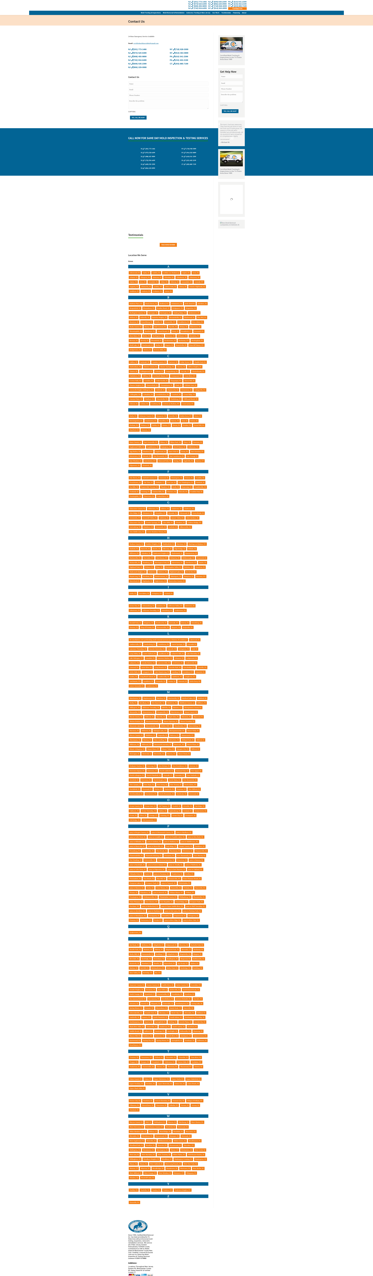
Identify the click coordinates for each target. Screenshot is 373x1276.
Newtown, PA (146, 780)
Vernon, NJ (185, 1105)
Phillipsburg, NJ (184, 897)
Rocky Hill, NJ (134, 954)
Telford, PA (159, 1057)
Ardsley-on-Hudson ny (171, 273)
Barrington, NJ (165, 313)
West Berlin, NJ (198, 1168)
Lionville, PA (202, 667)
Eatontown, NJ (135, 456)
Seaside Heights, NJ (136, 990)
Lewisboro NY (188, 672)
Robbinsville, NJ (198, 959)
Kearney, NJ (134, 627)
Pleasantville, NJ (201, 851)
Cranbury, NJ (155, 404)
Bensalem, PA (194, 336)
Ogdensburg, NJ (174, 811)
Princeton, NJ (182, 860)
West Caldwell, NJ (156, 1164)
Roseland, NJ (146, 963)
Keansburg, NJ (197, 623)
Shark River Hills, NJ (137, 1027)
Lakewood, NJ (195, 640)
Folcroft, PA (183, 492)
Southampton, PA (182, 1003)
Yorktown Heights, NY (183, 1190)
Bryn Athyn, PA (197, 322)
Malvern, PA (174, 735)
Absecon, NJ (157, 277)
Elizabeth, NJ (147, 465)
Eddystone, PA (193, 447)
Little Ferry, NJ (195, 681)
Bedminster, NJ (176, 304)
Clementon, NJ (186, 390)
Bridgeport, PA (177, 308)
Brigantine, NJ (191, 308)
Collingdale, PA (135, 394)
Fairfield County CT (149, 478)
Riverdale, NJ (134, 959)
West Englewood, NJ (137, 1141)
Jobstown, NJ (190, 606)
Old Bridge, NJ (135, 820)
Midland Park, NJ (188, 740)
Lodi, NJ (194, 649)
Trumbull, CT (157, 1062)
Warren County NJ (136, 1122)
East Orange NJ (192, 456)
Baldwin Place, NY (136, 304)
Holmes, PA (149, 567)
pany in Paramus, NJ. (161, 874)
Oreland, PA (187, 811)
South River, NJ (172, 1036)
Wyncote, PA (162, 1145)
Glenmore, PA (147, 513)
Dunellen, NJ (163, 421)
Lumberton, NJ (152, 686)
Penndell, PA (166, 916)
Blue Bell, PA (201, 317)
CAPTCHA (132, 112)
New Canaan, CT (135, 785)
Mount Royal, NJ (184, 754)
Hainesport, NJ (176, 576)
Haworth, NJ (145, 549)
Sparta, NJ (148, 1022)
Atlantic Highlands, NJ (197, 287)
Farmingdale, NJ (135, 496)
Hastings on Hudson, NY (197, 544)
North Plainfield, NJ (154, 775)
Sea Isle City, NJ (199, 1022)
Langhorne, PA (190, 677)
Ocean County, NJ (136, 806)
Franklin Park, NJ (196, 492)
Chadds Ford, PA (200, 362)
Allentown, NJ (194, 277)
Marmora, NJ (134, 731)
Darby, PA (133, 416)
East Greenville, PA (150, 442)
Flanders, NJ (165, 487)
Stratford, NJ (192, 1027)
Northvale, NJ (181, 794)
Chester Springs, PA (167, 367)
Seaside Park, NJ (150, 1013)
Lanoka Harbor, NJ (148, 663)
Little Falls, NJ (135, 672)
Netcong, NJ (151, 766)
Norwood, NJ (193, 794)
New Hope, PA (149, 785)
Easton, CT (200, 461)
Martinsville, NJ (173, 698)
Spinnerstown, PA (200, 1036)
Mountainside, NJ (152, 726)
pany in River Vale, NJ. (191, 920)
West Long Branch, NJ (173, 1164)
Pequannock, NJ (179, 916)
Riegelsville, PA (185, 954)
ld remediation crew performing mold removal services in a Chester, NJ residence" (158, 640)
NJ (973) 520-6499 (197, 4)
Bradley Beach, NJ (163, 308)
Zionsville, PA (134, 1202)
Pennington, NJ (135, 897)
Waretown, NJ (185, 1168)
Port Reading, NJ (135, 860)
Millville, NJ (166, 707)
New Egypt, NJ (196, 771)
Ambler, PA (156, 273)
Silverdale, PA (189, 1013)
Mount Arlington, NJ (137, 749)
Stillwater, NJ (202, 1040)
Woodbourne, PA (195, 1141)
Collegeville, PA (199, 390)
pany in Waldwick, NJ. (193, 865)
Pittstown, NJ (187, 851)
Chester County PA (150, 367)
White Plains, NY (179, 1154)
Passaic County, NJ (185, 846)
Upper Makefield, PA (193, 1079)
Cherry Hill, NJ (189, 381)
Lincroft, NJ (172, 649)
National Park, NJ (182, 771)
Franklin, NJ (200, 478)
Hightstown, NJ (160, 581)
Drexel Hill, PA (199, 425)
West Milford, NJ (135, 1173)
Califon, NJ (133, 362)
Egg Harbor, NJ (135, 451)
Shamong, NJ (198, 1031)
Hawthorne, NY (161, 558)
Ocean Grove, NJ (200, 811)
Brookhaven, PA (183, 322)
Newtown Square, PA (137, 771)
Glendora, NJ (180, 522)
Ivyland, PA (169, 593)
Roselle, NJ (157, 963)
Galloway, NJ (164, 518)
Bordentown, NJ (170, 340)
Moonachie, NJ (135, 712)
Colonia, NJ (159, 371)
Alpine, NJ (133, 282)
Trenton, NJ (134, 1057)
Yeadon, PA (156, 1190)
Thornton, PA (172, 1067)
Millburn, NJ (201, 703)
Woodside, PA (178, 1131)
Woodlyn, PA (150, 1145)
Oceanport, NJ (190, 815)
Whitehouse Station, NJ (196, 1154)
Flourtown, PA (149, 496)
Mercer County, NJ (136, 735)
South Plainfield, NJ (160, 1017)
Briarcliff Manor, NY (196, 345)
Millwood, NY (146, 744)
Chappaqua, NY (175, 381)
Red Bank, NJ (134, 945)
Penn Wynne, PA (162, 888)
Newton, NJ (194, 766)
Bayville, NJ (173, 327)
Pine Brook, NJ (162, 851)
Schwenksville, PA (136, 1013)
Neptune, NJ (181, 789)
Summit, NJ (149, 1008)
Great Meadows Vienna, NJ (156, 532)
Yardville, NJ (145, 1190)
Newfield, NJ (134, 780)
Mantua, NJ (147, 740)
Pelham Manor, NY (176, 892)
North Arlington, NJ (137, 775)
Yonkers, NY (167, 1190)
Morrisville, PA (159, 754)
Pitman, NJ (133, 892)
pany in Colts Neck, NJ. (138, 837)
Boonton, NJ (134, 322)
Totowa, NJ (198, 1067)
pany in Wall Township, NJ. (195, 906)
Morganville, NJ (162, 712)
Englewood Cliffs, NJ (137, 447)
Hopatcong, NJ (135, 576)
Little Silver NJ (146, 667)
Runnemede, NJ (147, 954)
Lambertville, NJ (135, 644)
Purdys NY (158, 920)
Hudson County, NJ (136, 544)
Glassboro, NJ (148, 527)
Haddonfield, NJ (168, 544)
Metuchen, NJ (174, 740)
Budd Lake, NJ (134, 345)
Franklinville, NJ (200, 487)
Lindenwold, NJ (191, 663)
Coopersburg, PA (172, 371)
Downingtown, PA (136, 421)
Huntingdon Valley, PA (173, 567)
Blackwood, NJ (189, 317)
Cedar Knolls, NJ (162, 381)
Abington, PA (145, 277)
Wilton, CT (153, 1131)
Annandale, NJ (186, 282)
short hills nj (162, 990)
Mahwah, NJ (149, 717)
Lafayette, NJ (134, 663)
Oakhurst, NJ (134, 811)
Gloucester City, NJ (136, 522)
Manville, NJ (160, 717)
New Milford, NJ (194, 789)
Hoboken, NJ (146, 553)
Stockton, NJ (189, 994)
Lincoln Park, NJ (175, 667)
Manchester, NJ (135, 698)
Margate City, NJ (182, 749)
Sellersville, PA (185, 1031)
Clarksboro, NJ (135, 376)
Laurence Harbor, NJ (165, 658)
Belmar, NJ (183, 327)
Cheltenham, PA (135, 367)
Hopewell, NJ (201, 558)
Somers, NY (146, 1017)
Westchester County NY (154, 1127)
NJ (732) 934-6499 (197, 8)
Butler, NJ (146, 336)
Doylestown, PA (150, 421)
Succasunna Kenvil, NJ (137, 999)
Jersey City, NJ (135, 606)
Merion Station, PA (136, 721)
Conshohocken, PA (162, 394)
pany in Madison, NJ (171, 842)
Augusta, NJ (134, 287)
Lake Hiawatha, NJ (193, 654)
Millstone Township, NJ (151, 707)
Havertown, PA (177, 562)
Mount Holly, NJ (193, 731)
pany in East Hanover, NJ (176, 869)
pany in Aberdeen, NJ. (137, 911)
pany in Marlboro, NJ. (184, 832)
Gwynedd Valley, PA (150, 518)
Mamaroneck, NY (187, 735)
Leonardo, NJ (160, 681)
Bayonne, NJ (170, 336)
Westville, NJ (151, 1141)
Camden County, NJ (159, 362)
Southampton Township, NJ (194, 1017)
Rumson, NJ (148, 949)
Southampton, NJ (136, 1022)
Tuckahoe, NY (196, 1062)
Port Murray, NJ (199, 855)
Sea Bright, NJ (172, 1031)
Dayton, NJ (175, 421)
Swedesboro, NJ (167, 999)
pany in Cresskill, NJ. (156, 837)
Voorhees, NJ (147, 1101)
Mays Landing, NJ (160, 740)
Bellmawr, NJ (182, 336)
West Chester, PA (197, 1122)
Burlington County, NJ (137, 313)
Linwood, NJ (182, 681)
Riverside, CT (186, 949)
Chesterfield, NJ (152, 385)
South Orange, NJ (136, 994)
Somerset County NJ (137, 985)
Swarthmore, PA (135, 1045)
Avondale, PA (153, 282)
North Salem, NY (190, 785)
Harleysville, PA (135, 558)
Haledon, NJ (188, 567)
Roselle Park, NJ (135, 949)
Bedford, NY (164, 304)
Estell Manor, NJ (179, 447)
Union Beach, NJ (193, 1084)
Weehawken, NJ (186, 1150)
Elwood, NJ (147, 456)
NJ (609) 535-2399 (217, 2)
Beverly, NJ (144, 340)
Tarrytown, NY (146, 1057)
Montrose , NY (179, 744)
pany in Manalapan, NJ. (138, 916)
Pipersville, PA (200, 888)
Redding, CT (160, 954)
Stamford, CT (149, 994)
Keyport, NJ (176, 627)
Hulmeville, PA (135, 562)
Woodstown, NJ (171, 1168)
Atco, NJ (143, 282)
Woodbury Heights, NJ (151, 1159)
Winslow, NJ (134, 1178)
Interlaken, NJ (144, 593)
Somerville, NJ (152, 1027)
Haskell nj (152, 572)
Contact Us (237, 8)
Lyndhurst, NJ (164, 654)
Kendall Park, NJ (135, 623)
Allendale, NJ (168, 277)
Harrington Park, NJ (162, 562)
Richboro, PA (146, 945)
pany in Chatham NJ (155, 911)
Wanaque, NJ (174, 1136)
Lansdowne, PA (163, 644)
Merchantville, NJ (158, 703)
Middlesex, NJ (150, 735)
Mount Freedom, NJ (187, 721)
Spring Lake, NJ (196, 1003)
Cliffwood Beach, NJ (190, 399)
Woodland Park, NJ (136, 1145)
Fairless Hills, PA (158, 492)
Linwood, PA (134, 667)
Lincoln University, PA (157, 649)
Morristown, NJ (176, 712)
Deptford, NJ (134, 430)
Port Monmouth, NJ (184, 855)
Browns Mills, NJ (160, 350)
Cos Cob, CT (185, 371)
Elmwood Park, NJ (164, 461)
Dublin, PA (155, 425)
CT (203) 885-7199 (237, 6)
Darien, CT (166, 425)
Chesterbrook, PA (198, 371)
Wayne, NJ (133, 1164)
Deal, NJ (184, 421)
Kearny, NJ (185, 623)
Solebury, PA (147, 1036)
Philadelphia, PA (184, 883)
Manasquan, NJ (135, 740)
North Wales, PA (174, 780)
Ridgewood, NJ (171, 945)
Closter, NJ (133, 371)
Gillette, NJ (165, 509)
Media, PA (133, 703)
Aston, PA (168, 291)
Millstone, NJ (134, 744)
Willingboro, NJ (135, 1159)
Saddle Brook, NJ (135, 1031)
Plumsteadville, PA (136, 855)
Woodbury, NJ (167, 1159)
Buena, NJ (148, 327)
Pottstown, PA (146, 920)
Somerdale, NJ (168, 1003)
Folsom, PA (189, 478)
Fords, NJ (175, 487)
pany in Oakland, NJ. (195, 869)
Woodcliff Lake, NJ (147, 1178)
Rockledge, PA (185, 968)
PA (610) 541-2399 (237, 2)
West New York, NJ (190, 1164)
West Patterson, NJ (136, 1127)
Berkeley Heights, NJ (159, 317)
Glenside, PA (172, 513)
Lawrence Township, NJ (138, 649)
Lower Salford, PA (149, 654)
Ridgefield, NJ (172, 954)
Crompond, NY (176, 376)
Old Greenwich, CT (149, 820)
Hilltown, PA (134, 553)
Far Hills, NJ (134, 487)
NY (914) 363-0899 (217, 8)
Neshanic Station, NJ (137, 766)
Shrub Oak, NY (176, 1013)
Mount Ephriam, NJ (170, 721)
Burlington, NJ (158, 336)
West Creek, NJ (200, 1150)
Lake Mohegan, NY (136, 658)
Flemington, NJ (176, 478)
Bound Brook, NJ (163, 331)
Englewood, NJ (160, 451)
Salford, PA (148, 1031)
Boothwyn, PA (150, 331)
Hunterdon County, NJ (177, 581)
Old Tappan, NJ (164, 806)
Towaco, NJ (161, 1067)
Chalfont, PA (149, 399)
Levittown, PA (178, 663)
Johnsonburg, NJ (148, 606)
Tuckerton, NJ (135, 1067)
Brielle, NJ (158, 322)
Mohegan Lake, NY (160, 731)
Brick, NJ (175, 331)
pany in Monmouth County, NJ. (162, 832)
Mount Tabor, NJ (168, 749)
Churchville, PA (162, 399)
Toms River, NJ (196, 1057)
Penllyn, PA (189, 874)
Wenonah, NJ (186, 1136)
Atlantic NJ (134, 277)
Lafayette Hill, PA (177, 654)
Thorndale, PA (171, 1057)
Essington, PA (166, 447)
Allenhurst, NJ (181, 277)
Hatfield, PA (134, 549)
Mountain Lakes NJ (136, 726)
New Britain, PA (164, 766)
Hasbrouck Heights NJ (161, 553)
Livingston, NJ (184, 649)
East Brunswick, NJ (160, 456)
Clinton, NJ (134, 404)
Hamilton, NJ (200, 567)
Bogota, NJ (169, 345)
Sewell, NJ (144, 1003)
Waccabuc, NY (189, 1145)
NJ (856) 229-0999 (217, 4)
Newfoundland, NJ (136, 794)
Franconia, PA (187, 487)
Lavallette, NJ (148, 681)
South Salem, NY (176, 1017)
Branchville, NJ (181, 345)
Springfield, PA (160, 1022)
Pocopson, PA (169, 855)
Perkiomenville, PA (150, 897)
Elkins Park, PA (175, 442)
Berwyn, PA (134, 340)
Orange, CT (153, 815)
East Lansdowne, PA (177, 456)
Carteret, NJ (173, 362)
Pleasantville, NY (174, 879)
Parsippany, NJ (154, 916)
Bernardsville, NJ (175, 317)
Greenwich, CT (135, 518)
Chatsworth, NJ (172, 390)
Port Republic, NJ (166, 902)
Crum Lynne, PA (187, 404)
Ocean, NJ (133, 815)
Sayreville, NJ (188, 1008)
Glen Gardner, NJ (192, 518)
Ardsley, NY (158, 287)
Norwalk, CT (168, 775)
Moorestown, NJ (148, 712)
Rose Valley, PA (135, 973)
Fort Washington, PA (186, 482)
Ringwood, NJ (185, 959)
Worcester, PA (191, 1131)
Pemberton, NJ (177, 874)
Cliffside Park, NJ (190, 385)
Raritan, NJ (133, 968)
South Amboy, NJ (179, 1027)
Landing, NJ (176, 672)
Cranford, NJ (176, 394)
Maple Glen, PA (173, 717)
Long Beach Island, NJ (147, 677)
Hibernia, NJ (167, 549)
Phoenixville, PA (199, 897)
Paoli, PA (148, 874)
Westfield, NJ (170, 1127)
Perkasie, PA (188, 888)
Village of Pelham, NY (194, 1101)
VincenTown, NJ (147, 1105)
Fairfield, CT (160, 482)
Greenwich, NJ (161, 527)
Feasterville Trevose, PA (149, 487)
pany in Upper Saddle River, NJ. (172, 906)
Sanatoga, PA (159, 1031)
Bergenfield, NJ (135, 308)
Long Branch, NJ (160, 667)
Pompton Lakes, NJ (136, 883)
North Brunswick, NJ (166, 794)
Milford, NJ (200, 740)
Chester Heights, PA (137, 385)
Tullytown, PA (169, 1062)
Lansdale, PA (150, 658)
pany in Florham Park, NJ (192, 911)
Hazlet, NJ (202, 562)
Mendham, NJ (144, 703)
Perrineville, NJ (148, 851)
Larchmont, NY (135, 681)
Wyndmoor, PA (147, 1136)
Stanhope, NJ (189, 1040)
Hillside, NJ (192, 549)
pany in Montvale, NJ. (137, 846)
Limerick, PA (200, 672)
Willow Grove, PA (180, 1141)
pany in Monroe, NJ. (137, 888)
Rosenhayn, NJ (159, 959)
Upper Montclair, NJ (165, 1084)
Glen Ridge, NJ (135, 513)
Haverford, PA (135, 581)
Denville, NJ (173, 416)
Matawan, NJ (186, 717)
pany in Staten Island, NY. (157, 865)
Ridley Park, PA (172, 968)
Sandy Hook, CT (175, 1008)
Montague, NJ (134, 754)
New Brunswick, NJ (190, 780)
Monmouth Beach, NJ (153, 721)
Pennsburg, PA (135, 851)
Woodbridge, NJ (158, 1168)
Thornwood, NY (185, 1067)
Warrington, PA (162, 1150)
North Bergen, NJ (160, 780)
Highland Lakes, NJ (176, 572)
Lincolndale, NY (189, 667)
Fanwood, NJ (163, 478)
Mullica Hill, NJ (166, 726)
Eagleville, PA (188, 461)
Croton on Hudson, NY (171, 404)
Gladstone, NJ (176, 509)
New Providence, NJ (180, 766)
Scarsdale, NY (196, 985)
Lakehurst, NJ (177, 677)
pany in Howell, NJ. (160, 892)
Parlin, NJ (150, 888)
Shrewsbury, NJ (161, 1008)
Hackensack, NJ (177, 553)
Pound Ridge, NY (181, 902)
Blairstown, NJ (195, 327)
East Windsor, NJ (135, 461)
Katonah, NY (173, 623)
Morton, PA (171, 754)
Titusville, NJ (183, 1057)
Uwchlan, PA (150, 1084)
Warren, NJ (172, 1122)
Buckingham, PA (197, 340)
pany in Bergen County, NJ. (139, 832)
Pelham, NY (190, 892)
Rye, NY (158, 973)
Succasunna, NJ (153, 999)
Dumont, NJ (146, 430)
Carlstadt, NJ (144, 362)
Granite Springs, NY (153, 522)
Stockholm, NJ (177, 994)
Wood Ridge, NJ (165, 1131)
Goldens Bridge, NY (194, 522)
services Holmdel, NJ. (183, 999)
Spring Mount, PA (136, 1008)
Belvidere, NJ (202, 304)
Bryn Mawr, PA (135, 336)
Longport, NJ (147, 672)
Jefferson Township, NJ (151, 610)
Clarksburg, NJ (175, 399)
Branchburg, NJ (146, 322)
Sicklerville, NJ (175, 990)
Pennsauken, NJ (135, 879)
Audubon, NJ (134, 291)
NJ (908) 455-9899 (197, 6)
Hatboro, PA (162, 572)
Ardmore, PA (157, 291)
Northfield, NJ (135, 789)
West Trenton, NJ (164, 1154)
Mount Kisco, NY (153, 749)
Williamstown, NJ (165, 1141)
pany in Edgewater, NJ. (157, 869)
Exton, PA (184, 451)
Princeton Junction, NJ (166, 860)
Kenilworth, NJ (161, 623)
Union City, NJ (180, 1084)
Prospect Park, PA (196, 902)
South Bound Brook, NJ (191, 990)
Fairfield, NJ (200, 482)
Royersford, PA (169, 963)
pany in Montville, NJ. (155, 846)
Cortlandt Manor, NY (160, 376)
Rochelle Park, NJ (197, 945)
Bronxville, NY (170, 322)
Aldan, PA (164, 282)
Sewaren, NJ (134, 1003)
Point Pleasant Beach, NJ (192, 879)
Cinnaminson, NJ (166, 385)
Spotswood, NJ (135, 1040)
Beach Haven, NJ (151, 304)
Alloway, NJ (174, 282)
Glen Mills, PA (168, 522)
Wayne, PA (143, 1164)
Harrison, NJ (181, 544)
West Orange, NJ (150, 1173)
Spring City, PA (148, 1040)
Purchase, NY (134, 906)
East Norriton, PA (197, 451)
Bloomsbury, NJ (148, 308)
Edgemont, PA (135, 465)
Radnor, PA (194, 963)
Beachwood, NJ (147, 345)
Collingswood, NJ (146, 371)
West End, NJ (134, 1154)
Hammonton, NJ (191, 553)
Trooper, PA (145, 1062)
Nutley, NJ (158, 789)
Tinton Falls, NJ (183, 1062)
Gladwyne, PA (189, 509)
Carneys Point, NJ (136, 399)
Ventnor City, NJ (178, 1101)
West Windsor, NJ (165, 1173)
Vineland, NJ (134, 1110)
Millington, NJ (135, 707)
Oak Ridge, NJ (199, 806)
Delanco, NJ (145, 425)
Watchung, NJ (183, 1122)
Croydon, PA (148, 381)
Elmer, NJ (187, 442)
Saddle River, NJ (167, 985)
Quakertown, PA (135, 932)
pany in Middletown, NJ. (189, 842)
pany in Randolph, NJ (137, 865)
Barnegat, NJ (152, 313)
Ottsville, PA (187, 806)
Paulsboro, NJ (200, 846)
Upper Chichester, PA (161, 1079)
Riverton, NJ (183, 945)
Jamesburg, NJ (167, 610)
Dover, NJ (197, 416)
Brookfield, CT (186, 331)
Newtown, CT (152, 771)
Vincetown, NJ (161, 1105)
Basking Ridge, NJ (180, 313)
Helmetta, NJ (175, 558)
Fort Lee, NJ (171, 482)
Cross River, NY (190, 376)
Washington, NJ (200, 1159)
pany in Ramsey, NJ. (196, 860)
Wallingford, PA (159, 1122)
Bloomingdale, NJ (136, 331)
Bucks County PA (136, 327)
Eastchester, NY (150, 461)
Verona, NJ (195, 1105)
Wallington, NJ (135, 1150)
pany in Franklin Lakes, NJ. (175, 837)
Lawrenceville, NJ (164, 663)
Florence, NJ (171, 492)
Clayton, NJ (181, 367)
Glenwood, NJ (185, 513)
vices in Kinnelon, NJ (162, 1101)
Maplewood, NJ (148, 698)
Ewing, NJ (177, 461)
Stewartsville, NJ (163, 994)
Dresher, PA (187, 425)
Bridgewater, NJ (135, 350)
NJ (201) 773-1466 (197, 2)
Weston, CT (134, 1168)
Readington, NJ (172, 959)
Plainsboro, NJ (145, 892)
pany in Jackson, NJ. (154, 842)
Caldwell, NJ (160, 390)
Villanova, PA (134, 1105)
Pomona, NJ (134, 920)
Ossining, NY (164, 815)
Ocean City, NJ (177, 815)
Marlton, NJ (161, 698)
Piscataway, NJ (175, 851)
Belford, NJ (133, 317)
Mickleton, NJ (172, 703)
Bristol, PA (147, 350)
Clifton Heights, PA (194, 367)
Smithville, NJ (134, 1017)
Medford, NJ (202, 698)
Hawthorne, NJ (191, 562)
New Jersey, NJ (162, 785)
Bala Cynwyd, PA (160, 327)
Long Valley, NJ (135, 654)
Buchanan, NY (184, 340)
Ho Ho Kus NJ (191, 572)
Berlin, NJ (159, 345)
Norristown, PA (151, 794)
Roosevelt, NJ (134, 963)
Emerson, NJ (197, 442)
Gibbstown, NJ (153, 509)
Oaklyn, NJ (162, 811)
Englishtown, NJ (152, 447)
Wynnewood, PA (161, 1136)
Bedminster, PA (194, 313)
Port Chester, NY (151, 902)
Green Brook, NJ (198, 513)
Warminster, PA (148, 1150)
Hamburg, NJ (147, 562)
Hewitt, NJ (156, 549)
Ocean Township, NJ (149, 811)
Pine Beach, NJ (149, 879)
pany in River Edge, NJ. (172, 920)
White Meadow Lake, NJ (138, 1131)
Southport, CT (186, 1036)
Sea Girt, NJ (198, 999)
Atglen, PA (186, 273)
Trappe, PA (134, 1062)
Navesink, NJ (179, 775)
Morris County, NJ (136, 717)
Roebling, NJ (197, 968)
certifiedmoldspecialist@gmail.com (146, 43)
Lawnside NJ (191, 644)
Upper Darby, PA (177, 1079)
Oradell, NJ (176, 806)
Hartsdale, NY (148, 558)
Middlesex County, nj (187, 703)
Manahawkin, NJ (180, 726)
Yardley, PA (134, 1190)
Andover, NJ (146, 291)
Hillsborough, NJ (188, 558)
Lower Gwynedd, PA (137, 686)
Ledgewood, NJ (191, 658)
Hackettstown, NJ (161, 576)
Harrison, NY (200, 576)
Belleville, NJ (144, 317)
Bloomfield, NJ (156, 340)
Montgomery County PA (192, 707)
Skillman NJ (201, 1013)
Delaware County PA (146, 416)
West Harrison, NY (148, 1154)
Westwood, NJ (183, 1127)
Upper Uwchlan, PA (136, 1084)
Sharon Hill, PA (135, 1036)
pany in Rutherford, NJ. (150, 906)
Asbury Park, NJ (170, 287)
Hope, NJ (159, 567)
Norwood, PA (147, 789)
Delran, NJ (194, 421)
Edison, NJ (163, 442)
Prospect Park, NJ (152, 883)
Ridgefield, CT (158, 945)
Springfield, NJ (177, 1040)
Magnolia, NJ (162, 735)
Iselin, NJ (133, 593)
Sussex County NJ (153, 985)
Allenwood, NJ (135, 273)
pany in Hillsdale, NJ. (137, 842)
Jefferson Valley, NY (175, 606)
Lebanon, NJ (179, 658)
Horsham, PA (147, 576)
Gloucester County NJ (137, 509)
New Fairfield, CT (193, 775)
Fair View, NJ (148, 482)
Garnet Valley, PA (177, 518)
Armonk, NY (199, 282)
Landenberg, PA (149, 644)
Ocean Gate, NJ (150, 806)
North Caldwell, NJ (166, 771)
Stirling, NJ (172, 1022)
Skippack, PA (155, 1003)
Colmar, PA (144, 404)
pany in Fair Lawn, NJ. (172, 911)
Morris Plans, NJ (193, 744)
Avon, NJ (196, 273)
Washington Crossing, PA (183, 1159)
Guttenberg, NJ (135, 527)
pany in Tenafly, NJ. (176, 865)
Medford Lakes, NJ (188, 698)
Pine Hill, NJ (161, 879)
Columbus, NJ (148, 394)
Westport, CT (178, 1173)
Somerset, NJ (159, 1036)
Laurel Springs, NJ (178, 644)
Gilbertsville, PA (185, 527)
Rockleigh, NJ (146, 959)
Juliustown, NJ (135, 610)
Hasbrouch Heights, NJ (138, 572)
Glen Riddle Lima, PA (137, 532)
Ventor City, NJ (135, 1101)
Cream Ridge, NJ (189, 394)
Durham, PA (134, 425)
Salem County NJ (182, 985)
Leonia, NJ (171, 681)
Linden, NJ (133, 677)
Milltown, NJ (146, 731)
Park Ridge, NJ (171, 846)
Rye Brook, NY (183, 963)
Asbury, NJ (182, 287)
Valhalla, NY (173, 1105)
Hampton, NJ (188, 576)
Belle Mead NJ (190, 304)
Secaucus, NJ (150, 990)
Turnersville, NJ (148, 1067)
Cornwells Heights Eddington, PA (141, 390)
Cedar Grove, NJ (185, 362)
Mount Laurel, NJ (191, 712)
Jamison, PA (161, 606)
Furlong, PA (145, 492)
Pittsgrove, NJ (193, 916)
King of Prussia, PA (147, 627)
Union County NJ (136, 1079)
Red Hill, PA (144, 968)
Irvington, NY (157, 593)
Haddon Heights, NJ (153, 544)
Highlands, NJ (147, 581)
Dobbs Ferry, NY (186, 416)
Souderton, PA (165, 1027)
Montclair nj (146, 754)
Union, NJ (147, 1079)
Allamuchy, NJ (146, 287)
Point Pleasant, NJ (136, 902)
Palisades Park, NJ (136, 874)
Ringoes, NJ (197, 954)
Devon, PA (176, 425)
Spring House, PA (162, 1040)
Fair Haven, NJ (135, 478)
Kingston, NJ (148, 623)
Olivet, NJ (143, 815)
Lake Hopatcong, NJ (162, 672)
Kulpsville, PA (188, 627)
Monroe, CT (177, 707)
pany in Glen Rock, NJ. (195, 837)
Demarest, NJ (161, 416)
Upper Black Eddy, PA (137, 1088)
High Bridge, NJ (179, 549)
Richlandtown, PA (158, 968)
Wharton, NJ (145, 1168)
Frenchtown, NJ (135, 482)
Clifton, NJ (146, 376)
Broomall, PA (198, 331)
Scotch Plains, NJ (185, 1022)
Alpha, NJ (146, 273)
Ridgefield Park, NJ (172, 949)
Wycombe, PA (134, 1136)
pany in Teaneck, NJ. (169, 883)
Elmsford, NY (148, 451)
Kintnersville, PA (163, 627)
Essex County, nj (135, 442)
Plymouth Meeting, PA (154, 855)
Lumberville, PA (163, 677)
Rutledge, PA (147, 973)
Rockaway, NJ (198, 949)
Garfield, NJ (173, 527)
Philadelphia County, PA (168, 897)
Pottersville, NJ (149, 860)
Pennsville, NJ (176, 888)
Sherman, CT (163, 1013)
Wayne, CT (174, 1150)
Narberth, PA (169, 789)
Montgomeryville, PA (177, 731)
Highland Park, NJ (136, 567)
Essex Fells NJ (173, 451)
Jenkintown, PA (180, 610)
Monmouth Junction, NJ (162, 744)
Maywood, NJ (198, 717)
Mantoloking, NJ (194, 726)
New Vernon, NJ (175, 785)
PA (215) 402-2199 (237, 4)
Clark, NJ (178, 385)
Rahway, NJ (159, 949)
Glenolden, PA (160, 513)
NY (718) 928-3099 (217, 6)
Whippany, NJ (191, 1173)
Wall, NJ (148, 1122)
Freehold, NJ (134, 492)
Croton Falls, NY (135, 381)
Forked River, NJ (162, 496)
